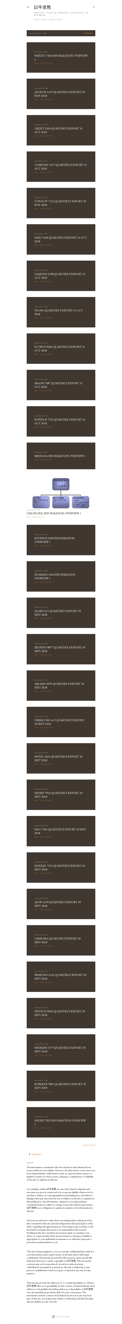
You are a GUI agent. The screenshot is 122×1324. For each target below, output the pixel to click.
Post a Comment (46, 63)
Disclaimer (36, 1154)
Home (37, 20)
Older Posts (89, 1145)
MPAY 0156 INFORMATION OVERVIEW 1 (60, 456)
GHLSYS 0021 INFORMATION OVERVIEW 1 (54, 513)
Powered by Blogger (63, 1316)
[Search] (93, 6)
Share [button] (36, 63)
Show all (89, 33)
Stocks (51, 20)
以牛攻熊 (42, 7)
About (44, 20)
